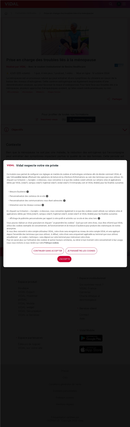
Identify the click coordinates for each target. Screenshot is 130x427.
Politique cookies (51, 243)
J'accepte (64, 259)
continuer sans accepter (47, 251)
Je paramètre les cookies (81, 251)
